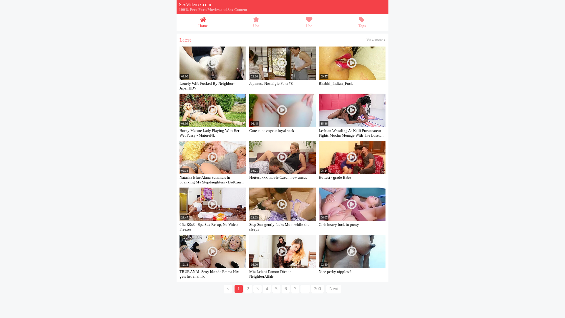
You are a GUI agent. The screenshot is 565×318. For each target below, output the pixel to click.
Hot (309, 26)
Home (203, 26)
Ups (256, 26)
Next (333, 288)
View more (375, 40)
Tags (362, 26)
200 (317, 288)
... (305, 288)
